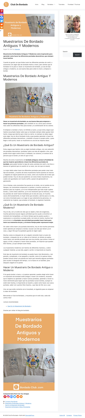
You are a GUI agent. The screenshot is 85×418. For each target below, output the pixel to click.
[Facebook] (11, 396)
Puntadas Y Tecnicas (74, 4)
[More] (21, 396)
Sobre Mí (62, 415)
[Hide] (0, 30)
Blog (43, 4)
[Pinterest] (4, 396)
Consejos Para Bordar (11, 401)
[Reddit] (17, 396)
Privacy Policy (77, 415)
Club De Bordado (19, 4)
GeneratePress (29, 415)
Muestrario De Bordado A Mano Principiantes (17, 407)
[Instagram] (8, 396)
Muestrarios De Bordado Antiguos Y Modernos (18, 403)
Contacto (69, 415)
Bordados (50, 4)
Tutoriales (61, 4)
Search (65, 51)
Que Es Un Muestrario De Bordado (19, 306)
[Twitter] (14, 396)
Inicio (36, 4)
